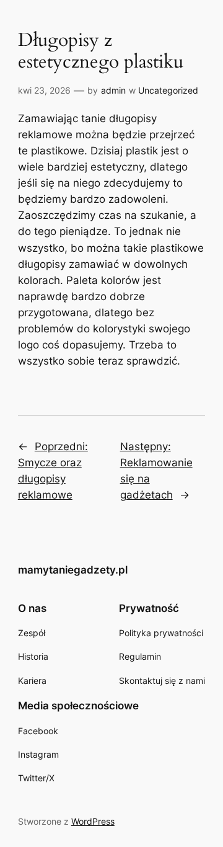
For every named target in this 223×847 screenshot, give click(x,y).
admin (113, 90)
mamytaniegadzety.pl (73, 570)
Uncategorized (168, 90)
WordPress (93, 821)
